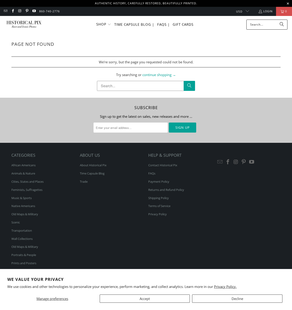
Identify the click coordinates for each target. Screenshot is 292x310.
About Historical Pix (93, 165)
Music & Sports (21, 198)
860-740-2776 (49, 11)
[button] (103, 24)
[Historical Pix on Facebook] (12, 11)
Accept (145, 298)
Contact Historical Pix (162, 165)
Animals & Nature (23, 173)
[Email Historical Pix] (5, 11)
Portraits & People (23, 255)
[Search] (281, 25)
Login (268, 11)
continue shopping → (159, 74)
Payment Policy (158, 181)
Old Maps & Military (24, 214)
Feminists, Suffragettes (26, 190)
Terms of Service (159, 206)
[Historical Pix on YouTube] (34, 11)
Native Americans (23, 206)
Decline (237, 298)
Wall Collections (22, 239)
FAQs (151, 173)
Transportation (21, 230)
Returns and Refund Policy (166, 190)
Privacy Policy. (225, 286)
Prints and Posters (23, 263)
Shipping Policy (158, 198)
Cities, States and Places (27, 181)
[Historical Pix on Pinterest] (27, 11)
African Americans (23, 165)
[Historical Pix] (24, 24)
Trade (84, 181)
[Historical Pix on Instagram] (20, 11)
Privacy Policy (157, 214)
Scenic (15, 222)
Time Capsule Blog (92, 173)
